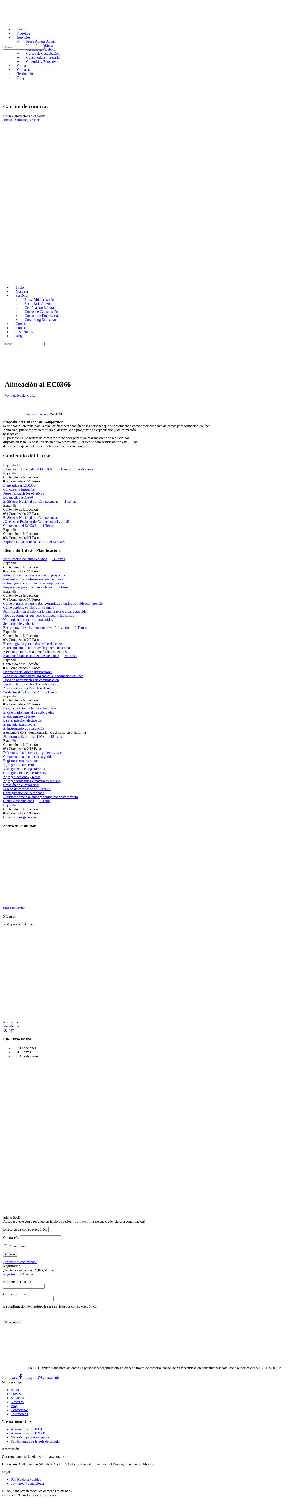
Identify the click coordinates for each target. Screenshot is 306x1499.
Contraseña (11, 1237)
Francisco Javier (14, 907)
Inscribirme (11, 1026)
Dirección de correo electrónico (25, 1229)
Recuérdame (17, 1246)
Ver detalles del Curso (21, 395)
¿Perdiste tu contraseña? (20, 1262)
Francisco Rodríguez (41, 1495)
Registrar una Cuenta (18, 1274)
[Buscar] (4, 43)
